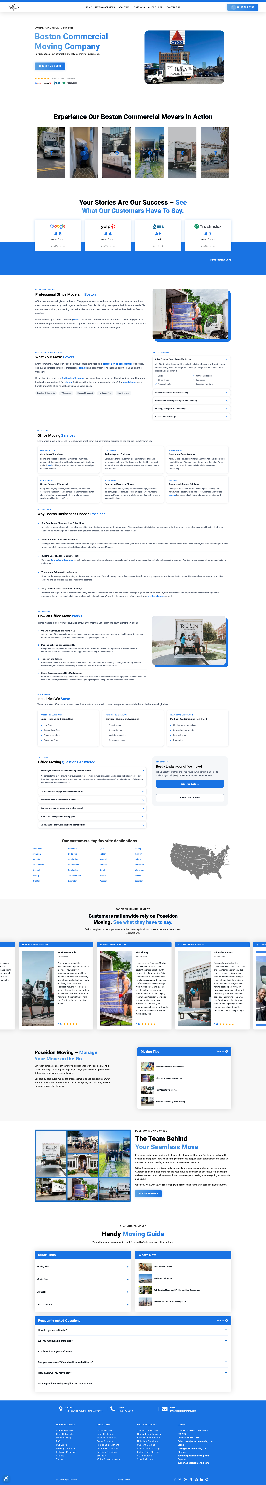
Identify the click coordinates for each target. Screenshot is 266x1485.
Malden (102, 854)
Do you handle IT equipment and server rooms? (62, 791)
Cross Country (105, 1441)
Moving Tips (43, 1266)
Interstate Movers (107, 1437)
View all (220, 1051)
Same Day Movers (147, 1430)
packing (83, 368)
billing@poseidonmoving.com (192, 1448)
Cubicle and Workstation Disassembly (171, 392)
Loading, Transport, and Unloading (170, 408)
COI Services (144, 1456)
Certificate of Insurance (73, 378)
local (50, 465)
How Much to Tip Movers (166, 1090)
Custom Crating (146, 1445)
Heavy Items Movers (149, 1434)
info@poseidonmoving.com (183, 1411)
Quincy (138, 848)
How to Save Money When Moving (170, 1101)
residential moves (156, 596)
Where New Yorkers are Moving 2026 (170, 1302)
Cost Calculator (44, 1304)
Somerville (37, 848)
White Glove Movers (108, 1459)
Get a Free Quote (190, 783)
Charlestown (73, 865)
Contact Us (174, 7)
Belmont (36, 870)
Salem (138, 859)
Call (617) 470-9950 (190, 797)
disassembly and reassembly (117, 364)
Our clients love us (219, 259)
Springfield (37, 859)
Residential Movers (108, 1445)
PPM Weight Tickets (163, 1267)
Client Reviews (64, 1430)
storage (68, 382)
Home (88, 7)
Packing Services (107, 1452)
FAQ (58, 1441)
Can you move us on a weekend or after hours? (62, 808)
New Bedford (38, 865)
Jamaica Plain (74, 875)
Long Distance (105, 1434)
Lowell (138, 875)
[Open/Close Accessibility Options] (6, 1478)
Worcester (139, 870)
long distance (129, 382)
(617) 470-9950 (245, 7)
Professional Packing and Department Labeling (176, 400)
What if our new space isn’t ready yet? (58, 816)
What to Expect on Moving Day (169, 1078)
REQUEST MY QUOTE (50, 66)
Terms (59, 1459)
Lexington (72, 881)
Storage (101, 1456)
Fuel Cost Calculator (163, 1278)
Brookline (72, 848)
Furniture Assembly (148, 1437)
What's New (42, 1279)
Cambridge (73, 859)
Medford (103, 859)
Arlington (37, 854)
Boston (76, 319)
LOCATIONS (139, 7)
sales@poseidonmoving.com (198, 1441)
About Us (123, 7)
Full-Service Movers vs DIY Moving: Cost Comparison (177, 1290)
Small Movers (145, 1459)
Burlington (72, 854)
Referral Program (66, 1452)
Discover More (148, 1193)
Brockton (139, 881)
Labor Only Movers (148, 1452)
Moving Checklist (66, 1448)
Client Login (155, 7)
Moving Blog (63, 1437)
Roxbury (138, 854)
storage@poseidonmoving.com (193, 1456)
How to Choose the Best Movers (170, 1067)
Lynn (101, 848)
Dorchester (73, 870)
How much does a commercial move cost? (60, 800)
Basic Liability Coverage (166, 416)
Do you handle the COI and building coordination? (63, 825)
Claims (60, 1456)
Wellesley (139, 865)
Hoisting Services (147, 1441)
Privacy (120, 1480)
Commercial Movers (108, 1448)
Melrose (103, 865)
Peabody (103, 881)
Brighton (36, 881)
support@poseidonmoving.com (193, 1463)
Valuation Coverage (148, 1448)
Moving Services (105, 7)
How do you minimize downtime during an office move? (66, 771)
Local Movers (104, 1430)
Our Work (41, 1292)
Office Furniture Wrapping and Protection (173, 359)
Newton (102, 875)
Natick (102, 870)
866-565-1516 (192, 1437)
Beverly (36, 875)
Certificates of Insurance (61, 560)
